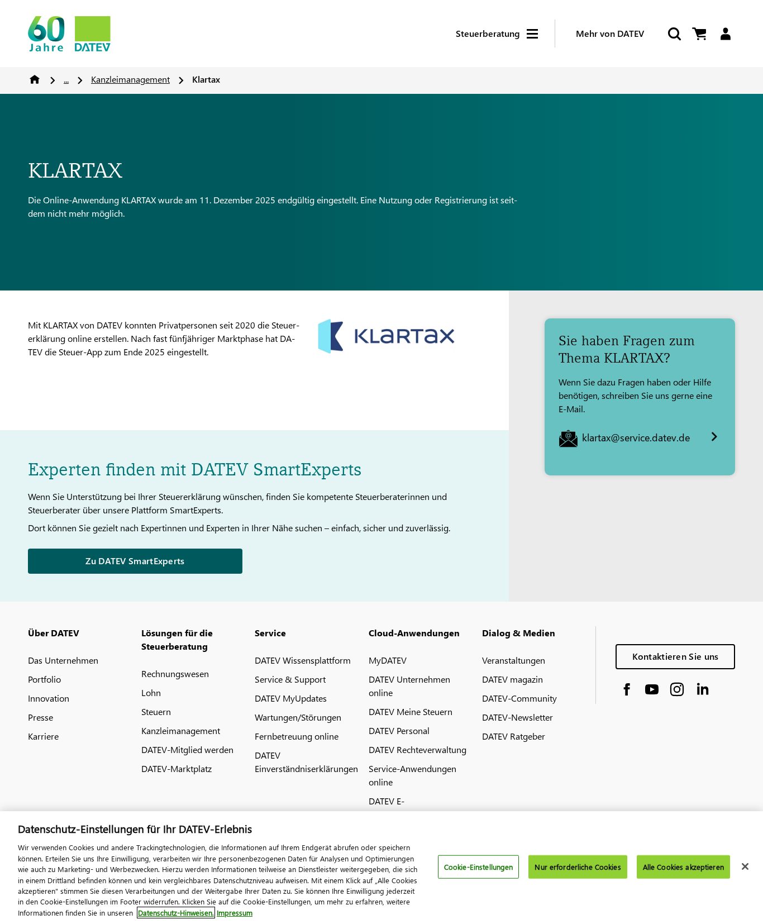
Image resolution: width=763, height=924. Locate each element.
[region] (381, 867)
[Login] (725, 34)
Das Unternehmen (63, 660)
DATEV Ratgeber (513, 736)
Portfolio (44, 679)
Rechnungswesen (175, 673)
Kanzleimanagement (130, 79)
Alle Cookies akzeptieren (683, 866)
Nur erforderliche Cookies (578, 866)
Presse (40, 717)
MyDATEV (388, 660)
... (66, 79)
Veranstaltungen (513, 660)
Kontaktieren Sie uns (675, 656)
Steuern (156, 711)
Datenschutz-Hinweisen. (176, 912)
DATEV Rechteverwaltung (417, 749)
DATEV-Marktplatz (176, 768)
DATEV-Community (519, 698)
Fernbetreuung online (296, 736)
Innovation (48, 698)
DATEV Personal (399, 730)
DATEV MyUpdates (291, 698)
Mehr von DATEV (610, 33)
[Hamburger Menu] (541, 34)
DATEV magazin (512, 679)
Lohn (151, 692)
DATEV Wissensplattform (303, 660)
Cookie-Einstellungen (478, 866)
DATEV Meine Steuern (410, 711)
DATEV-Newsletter (517, 717)
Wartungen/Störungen (298, 717)
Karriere (43, 736)
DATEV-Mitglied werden (187, 749)
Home (34, 79)
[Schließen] (745, 866)
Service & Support (290, 679)
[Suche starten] (673, 34)
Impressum (234, 912)
